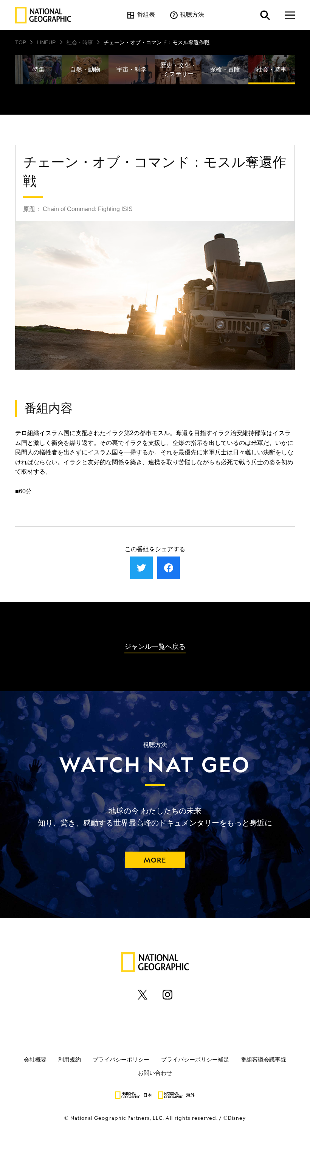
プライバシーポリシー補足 (195, 1059)
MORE (155, 859)
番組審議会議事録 (263, 1059)
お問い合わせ (155, 1072)
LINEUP (46, 42)
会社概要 (35, 1059)
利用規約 (69, 1059)
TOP (20, 42)
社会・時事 (80, 42)
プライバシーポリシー (121, 1059)
